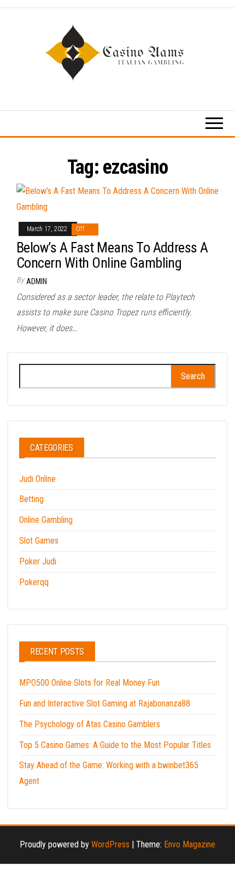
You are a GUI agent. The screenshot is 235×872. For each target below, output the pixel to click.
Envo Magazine (189, 844)
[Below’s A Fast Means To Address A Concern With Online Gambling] (117, 198)
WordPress (110, 844)
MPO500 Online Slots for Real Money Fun (89, 682)
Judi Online (37, 479)
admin (36, 281)
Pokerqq (34, 582)
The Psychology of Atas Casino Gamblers (89, 724)
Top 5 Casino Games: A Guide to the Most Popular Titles (115, 745)
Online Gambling (46, 520)
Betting (31, 499)
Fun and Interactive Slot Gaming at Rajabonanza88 (104, 703)
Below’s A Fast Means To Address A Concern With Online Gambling (112, 255)
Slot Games (38, 540)
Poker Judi (37, 561)
